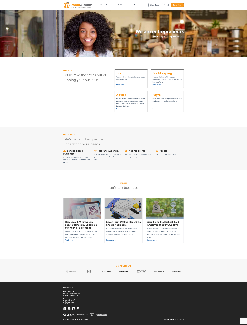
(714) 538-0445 (69, 301)
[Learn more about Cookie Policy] (92, 314)
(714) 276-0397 (69, 303)
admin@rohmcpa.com (72, 299)
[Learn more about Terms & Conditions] (101, 314)
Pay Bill (166, 5)
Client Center (155, 5)
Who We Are (121, 5)
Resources (137, 5)
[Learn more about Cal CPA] (68, 314)
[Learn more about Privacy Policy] (82, 314)
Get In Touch (177, 5)
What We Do (104, 5)
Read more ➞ (82, 240)
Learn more (124, 84)
